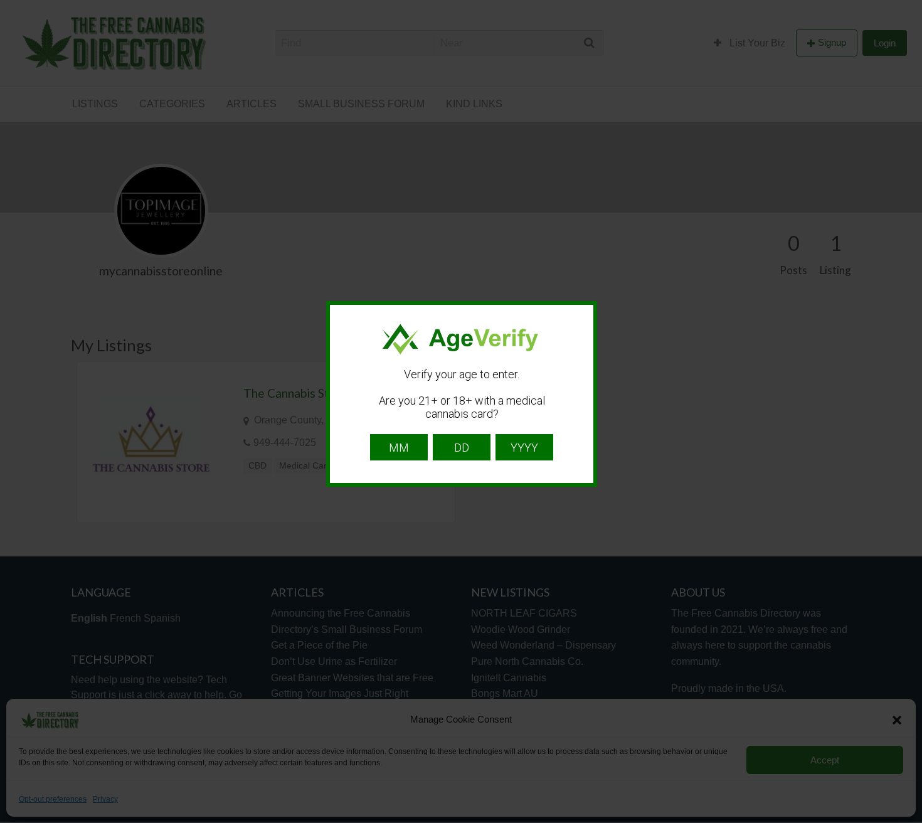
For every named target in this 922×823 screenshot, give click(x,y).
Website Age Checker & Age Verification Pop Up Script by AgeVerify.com (906, 820)
